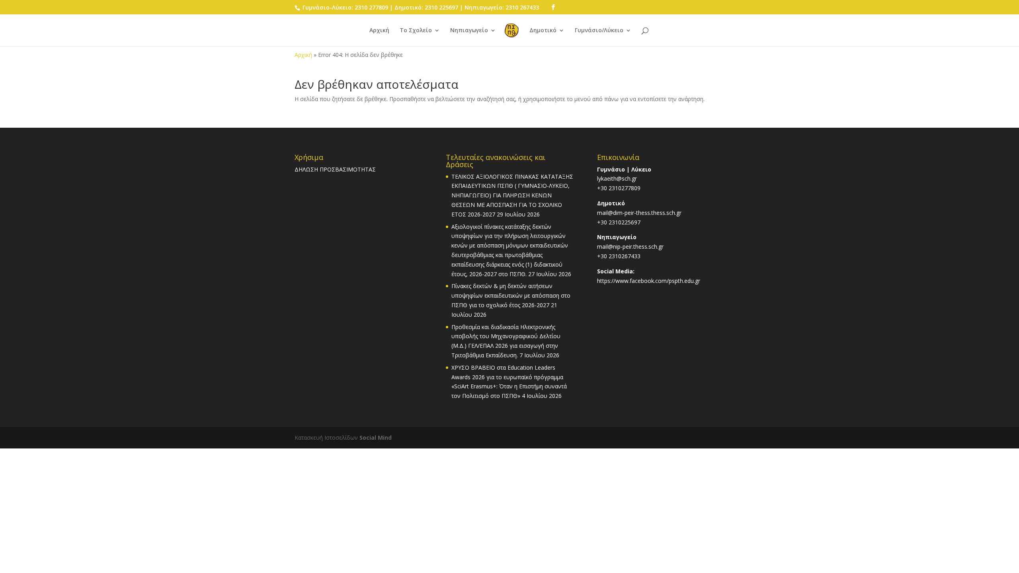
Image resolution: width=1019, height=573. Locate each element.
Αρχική (379, 30)
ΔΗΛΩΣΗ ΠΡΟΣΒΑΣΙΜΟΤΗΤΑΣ (335, 169)
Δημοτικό (542, 30)
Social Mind (375, 437)
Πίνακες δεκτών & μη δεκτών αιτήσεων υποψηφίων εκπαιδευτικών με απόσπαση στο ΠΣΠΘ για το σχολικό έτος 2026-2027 (510, 295)
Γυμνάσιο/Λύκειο (599, 30)
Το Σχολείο (416, 30)
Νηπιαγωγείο (469, 30)
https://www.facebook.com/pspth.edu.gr (648, 281)
